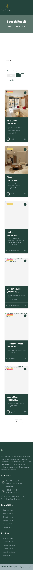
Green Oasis (12, 396)
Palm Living (12, 120)
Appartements (15, 250)
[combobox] (16, 60)
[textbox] (8, 60)
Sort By (11, 80)
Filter (11, 75)
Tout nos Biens (8, 510)
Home (10, 26)
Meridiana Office (15, 343)
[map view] (22, 75)
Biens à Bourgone (9, 517)
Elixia (9, 177)
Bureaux (13, 358)
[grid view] (18, 75)
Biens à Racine (8, 520)
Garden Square (14, 288)
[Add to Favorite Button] (25, 92)
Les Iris (10, 232)
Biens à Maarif (8, 513)
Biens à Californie (9, 524)
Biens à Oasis (7, 527)
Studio (12, 139)
